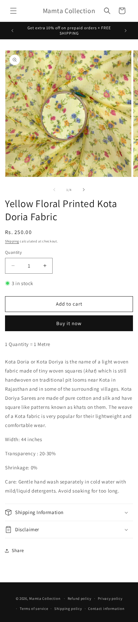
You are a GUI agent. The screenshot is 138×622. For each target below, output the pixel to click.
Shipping (12, 241)
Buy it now (69, 323)
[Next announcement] (125, 30)
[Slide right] (83, 189)
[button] (13, 10)
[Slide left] (54, 189)
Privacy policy (110, 598)
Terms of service (34, 608)
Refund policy (79, 598)
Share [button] (18, 550)
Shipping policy (68, 608)
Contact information (106, 608)
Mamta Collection (44, 598)
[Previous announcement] (12, 30)
